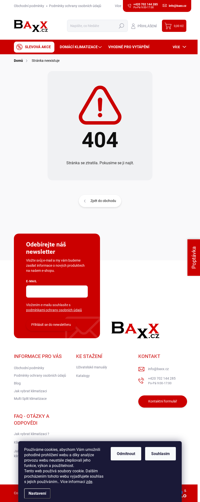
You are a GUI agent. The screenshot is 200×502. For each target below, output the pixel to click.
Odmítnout (126, 453)
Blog (17, 383)
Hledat (121, 26)
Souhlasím (160, 453)
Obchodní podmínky (29, 6)
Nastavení (37, 493)
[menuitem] (34, 47)
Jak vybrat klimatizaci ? (31, 434)
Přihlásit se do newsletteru (51, 325)
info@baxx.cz (158, 369)
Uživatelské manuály (91, 367)
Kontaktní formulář (162, 401)
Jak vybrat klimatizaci (30, 391)
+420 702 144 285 (162, 380)
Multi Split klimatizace (30, 399)
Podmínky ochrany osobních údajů (75, 6)
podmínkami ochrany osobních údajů (54, 310)
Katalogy (83, 376)
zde (89, 481)
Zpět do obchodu (103, 201)
